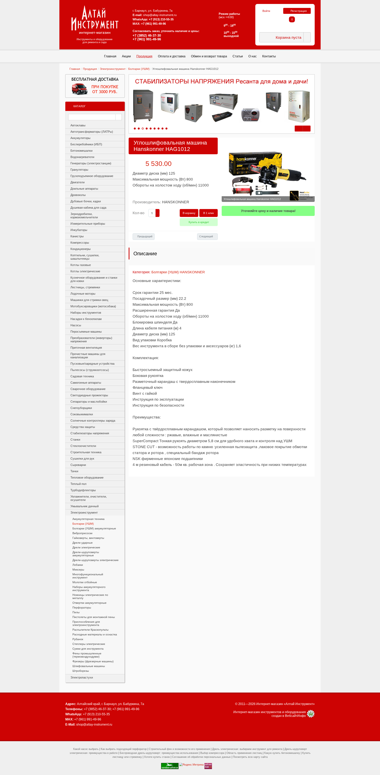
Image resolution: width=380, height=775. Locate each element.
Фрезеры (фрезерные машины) (93, 661)
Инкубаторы (78, 230)
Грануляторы (79, 169)
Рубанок (77, 639)
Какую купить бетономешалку (282, 752)
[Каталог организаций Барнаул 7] (170, 764)
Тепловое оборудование (87, 477)
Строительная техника (85, 452)
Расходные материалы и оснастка (94, 634)
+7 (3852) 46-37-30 (147, 35)
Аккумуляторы (80, 138)
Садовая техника (82, 376)
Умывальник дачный (84, 506)
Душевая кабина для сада (88, 207)
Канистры (77, 236)
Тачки (74, 471)
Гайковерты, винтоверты (88, 537)
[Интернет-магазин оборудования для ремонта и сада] (95, 20)
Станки (75, 439)
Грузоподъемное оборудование (91, 176)
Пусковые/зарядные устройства (92, 363)
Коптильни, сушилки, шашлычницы (84, 257)
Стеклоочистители (83, 446)
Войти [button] (266, 10)
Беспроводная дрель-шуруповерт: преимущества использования (159, 752)
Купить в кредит (199, 222)
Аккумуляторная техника (88, 518)
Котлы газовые (80, 265)
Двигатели (77, 182)
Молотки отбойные (84, 582)
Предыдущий (144, 236)
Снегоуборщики (81, 408)
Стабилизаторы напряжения (89, 433)
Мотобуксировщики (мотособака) (93, 306)
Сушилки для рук (82, 458)
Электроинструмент (112, 68)
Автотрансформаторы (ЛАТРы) (91, 131)
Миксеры (78, 569)
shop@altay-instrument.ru (160, 15)
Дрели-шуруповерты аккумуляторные (85, 554)
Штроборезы (80, 670)
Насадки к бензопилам (86, 319)
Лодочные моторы (82, 293)
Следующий (206, 236)
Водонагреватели (82, 157)
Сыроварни (78, 465)
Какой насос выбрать (86, 749)
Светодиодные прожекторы (89, 395)
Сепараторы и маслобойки (88, 401)
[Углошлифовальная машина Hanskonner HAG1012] (268, 170)
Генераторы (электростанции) (90, 163)
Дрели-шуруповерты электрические (95, 560)
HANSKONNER (175, 202)
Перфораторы (81, 607)
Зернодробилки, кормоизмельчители (84, 215)
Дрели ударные (82, 542)
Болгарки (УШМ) (139, 68)
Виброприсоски (82, 533)
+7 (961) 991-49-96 (147, 39)
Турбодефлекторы (83, 490)
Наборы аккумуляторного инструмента (88, 588)
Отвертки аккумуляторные (89, 602)
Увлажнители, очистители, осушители (88, 498)
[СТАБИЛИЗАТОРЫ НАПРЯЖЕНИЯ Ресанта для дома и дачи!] (222, 101)
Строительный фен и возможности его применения (179, 749)
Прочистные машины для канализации (87, 355)
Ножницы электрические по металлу (90, 596)
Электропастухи (81, 677)
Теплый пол (78, 483)
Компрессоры (79, 242)
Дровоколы (78, 195)
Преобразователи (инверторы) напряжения (91, 339)
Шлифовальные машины (88, 666)
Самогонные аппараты (85, 382)
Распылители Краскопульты (90, 629)
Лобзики (77, 564)
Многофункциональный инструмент (87, 576)
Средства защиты (82, 427)
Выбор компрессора (212, 752)
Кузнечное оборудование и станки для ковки (93, 279)
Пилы (76, 612)
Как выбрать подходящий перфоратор (124, 749)
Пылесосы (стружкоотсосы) (89, 370)
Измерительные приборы (87, 223)
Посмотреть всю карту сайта (250, 756)
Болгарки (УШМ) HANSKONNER (178, 272)
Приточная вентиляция (86, 347)
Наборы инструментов (85, 312)
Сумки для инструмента (88, 648)
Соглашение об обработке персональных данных (201, 756)
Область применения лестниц (244, 752)
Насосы (75, 325)
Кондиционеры (80, 249)
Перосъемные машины (86, 331)
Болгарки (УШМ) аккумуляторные (94, 528)
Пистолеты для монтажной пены (93, 617)
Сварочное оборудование (87, 389)
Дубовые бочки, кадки (85, 201)
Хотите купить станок (157, 756)
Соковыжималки (81, 414)
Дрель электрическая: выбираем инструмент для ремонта (247, 749)
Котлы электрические (85, 271)
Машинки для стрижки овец (89, 300)
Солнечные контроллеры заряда (92, 420)
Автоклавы (78, 125)
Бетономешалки (81, 150)
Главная (74, 68)
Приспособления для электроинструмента (86, 623)
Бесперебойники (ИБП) (86, 144)
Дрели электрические (86, 547)
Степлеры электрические (88, 643)
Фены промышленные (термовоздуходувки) (86, 655)
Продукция (90, 68)
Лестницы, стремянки (85, 287)
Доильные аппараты (84, 188)
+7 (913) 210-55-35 (161, 19)
